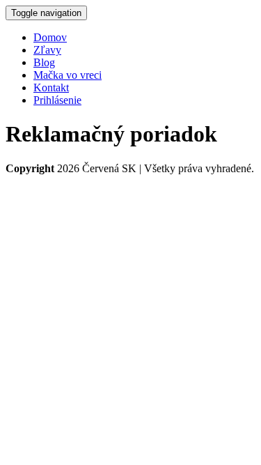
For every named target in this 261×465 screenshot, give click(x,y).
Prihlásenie (57, 100)
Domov (50, 37)
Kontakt (51, 87)
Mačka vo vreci (67, 75)
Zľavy (47, 50)
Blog (44, 62)
